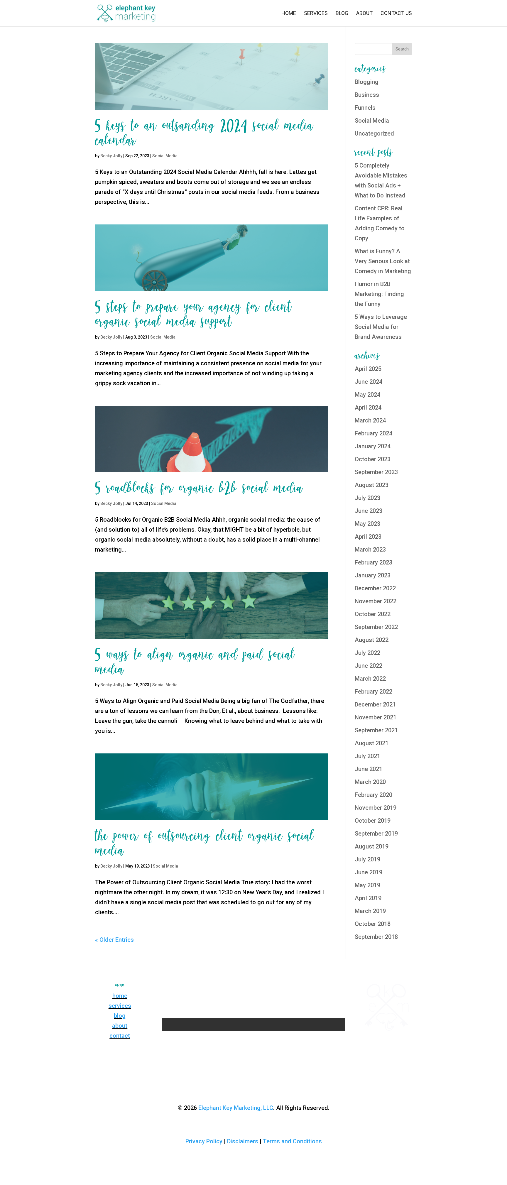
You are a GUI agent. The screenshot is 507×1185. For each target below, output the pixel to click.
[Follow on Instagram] (247, 987)
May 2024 (367, 394)
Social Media (165, 155)
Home (288, 13)
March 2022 (370, 678)
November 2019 (375, 807)
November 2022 (375, 601)
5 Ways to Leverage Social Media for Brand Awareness (381, 326)
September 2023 (376, 472)
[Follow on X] (259, 987)
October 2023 (373, 459)
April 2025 (368, 368)
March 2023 (370, 549)
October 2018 (373, 923)
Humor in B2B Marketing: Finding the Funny (379, 293)
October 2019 (373, 820)
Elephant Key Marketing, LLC (235, 1107)
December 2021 (375, 704)
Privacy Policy (203, 1141)
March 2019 (370, 910)
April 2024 (368, 407)
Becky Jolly (111, 155)
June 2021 (368, 768)
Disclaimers (242, 1141)
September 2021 (376, 730)
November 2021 (375, 717)
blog (120, 1015)
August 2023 (371, 484)
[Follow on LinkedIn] (271, 987)
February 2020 (373, 794)
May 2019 (367, 885)
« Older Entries (114, 939)
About (364, 13)
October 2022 (373, 614)
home (119, 995)
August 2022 (371, 639)
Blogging (366, 81)
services (120, 1005)
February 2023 (373, 562)
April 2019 (368, 898)
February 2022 (373, 691)
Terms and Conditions (292, 1141)
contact (119, 1035)
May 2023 (367, 523)
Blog (342, 13)
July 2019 (367, 859)
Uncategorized (374, 133)
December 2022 (375, 588)
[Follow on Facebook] (236, 987)
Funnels (365, 107)
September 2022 (376, 626)
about (119, 1025)
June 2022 (368, 665)
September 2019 (376, 833)
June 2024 (368, 381)
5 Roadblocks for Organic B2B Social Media (198, 488)
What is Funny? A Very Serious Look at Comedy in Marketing (383, 261)
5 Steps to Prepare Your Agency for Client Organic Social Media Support (193, 314)
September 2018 (376, 936)
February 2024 (373, 433)
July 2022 (367, 652)
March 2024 (370, 420)
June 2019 (368, 872)
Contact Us (396, 13)
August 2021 (371, 743)
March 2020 (370, 781)
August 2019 (371, 846)
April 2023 (368, 536)
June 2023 (368, 510)
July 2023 (367, 497)
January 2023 (373, 575)
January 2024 (373, 446)
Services (316, 13)
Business (367, 94)
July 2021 (367, 756)
